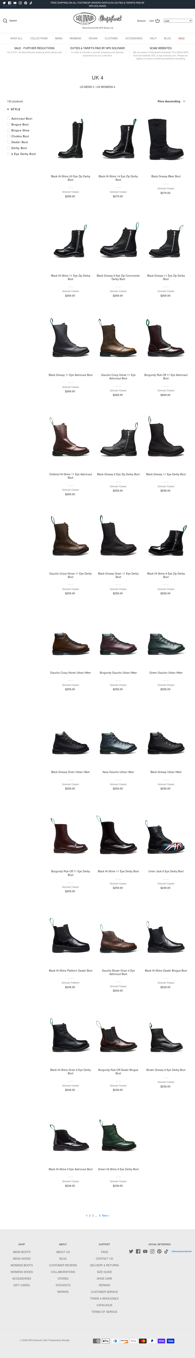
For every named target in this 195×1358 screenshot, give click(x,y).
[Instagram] (20, 3)
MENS (58, 38)
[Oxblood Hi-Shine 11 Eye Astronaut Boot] (71, 438)
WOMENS (75, 38)
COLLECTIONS (39, 38)
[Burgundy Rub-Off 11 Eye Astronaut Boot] (166, 338)
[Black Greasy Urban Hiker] (166, 735)
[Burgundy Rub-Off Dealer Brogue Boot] (118, 1033)
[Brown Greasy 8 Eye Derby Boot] (166, 1033)
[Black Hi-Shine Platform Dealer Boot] (71, 934)
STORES (63, 1278)
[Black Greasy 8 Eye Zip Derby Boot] (118, 438)
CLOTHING (111, 38)
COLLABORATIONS (63, 1272)
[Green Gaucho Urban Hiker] (166, 636)
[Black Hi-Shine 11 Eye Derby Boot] (118, 835)
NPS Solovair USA (37, 1340)
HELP (153, 38)
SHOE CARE (104, 1278)
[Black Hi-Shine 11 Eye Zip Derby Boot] (71, 239)
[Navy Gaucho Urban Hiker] (118, 735)
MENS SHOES (21, 1258)
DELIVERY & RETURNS (104, 1265)
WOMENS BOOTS (22, 1265)
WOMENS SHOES (22, 1272)
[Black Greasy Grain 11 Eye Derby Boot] (118, 537)
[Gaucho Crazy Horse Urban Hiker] (71, 636)
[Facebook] (9, 3)
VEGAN (93, 38)
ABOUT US (63, 1252)
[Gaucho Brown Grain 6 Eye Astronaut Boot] (118, 934)
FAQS (104, 1252)
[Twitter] (4, 3)
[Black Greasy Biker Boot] (166, 140)
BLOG (167, 38)
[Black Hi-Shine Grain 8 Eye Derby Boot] (71, 1033)
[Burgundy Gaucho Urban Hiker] (118, 636)
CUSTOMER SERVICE (104, 1292)
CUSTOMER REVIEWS (63, 1265)
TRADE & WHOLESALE (104, 1298)
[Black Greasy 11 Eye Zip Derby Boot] (166, 239)
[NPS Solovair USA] (97, 21)
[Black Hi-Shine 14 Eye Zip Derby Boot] (118, 140)
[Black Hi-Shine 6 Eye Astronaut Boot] (71, 1132)
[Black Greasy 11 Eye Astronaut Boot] (71, 338)
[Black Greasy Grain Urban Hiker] (71, 735)
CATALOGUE (104, 1305)
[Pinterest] (25, 3)
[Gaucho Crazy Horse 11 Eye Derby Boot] (71, 537)
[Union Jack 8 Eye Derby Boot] (166, 835)
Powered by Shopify (59, 1340)
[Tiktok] (31, 3)
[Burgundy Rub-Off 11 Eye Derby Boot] (71, 835)
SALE (181, 38)
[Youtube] (15, 3)
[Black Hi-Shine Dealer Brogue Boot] (166, 934)
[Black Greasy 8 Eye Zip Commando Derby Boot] (118, 239)
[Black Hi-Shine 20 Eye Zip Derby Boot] (71, 140)
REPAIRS (63, 1292)
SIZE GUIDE (104, 1272)
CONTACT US (104, 1258)
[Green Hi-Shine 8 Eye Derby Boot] (118, 1132)
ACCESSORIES (133, 38)
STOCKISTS (63, 1285)
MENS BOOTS (21, 1252)
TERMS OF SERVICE (104, 1312)
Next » (106, 1215)
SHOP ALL (16, 38)
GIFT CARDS (22, 1285)
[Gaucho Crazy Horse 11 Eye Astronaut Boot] (118, 338)
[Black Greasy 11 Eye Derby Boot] (166, 438)
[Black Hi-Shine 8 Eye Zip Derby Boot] (166, 537)
